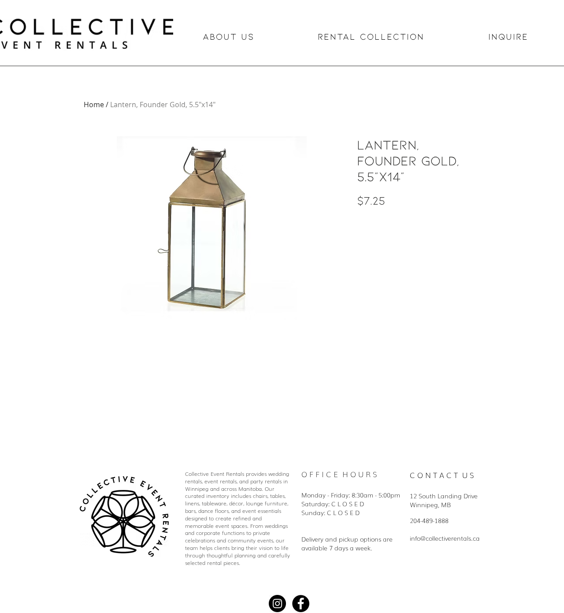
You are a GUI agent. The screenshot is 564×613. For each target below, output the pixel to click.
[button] (254, 36)
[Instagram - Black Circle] (277, 603)
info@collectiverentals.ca (445, 538)
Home (94, 104)
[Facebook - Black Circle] (300, 603)
